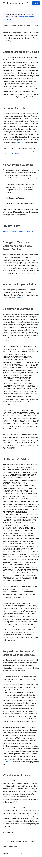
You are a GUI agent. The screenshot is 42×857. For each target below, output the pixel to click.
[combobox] (13, 853)
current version (22, 17)
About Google (16, 841)
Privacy (26, 841)
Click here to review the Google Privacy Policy (18, 231)
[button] (3, 3)
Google (5, 841)
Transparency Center (10, 847)
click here (20, 298)
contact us (20, 142)
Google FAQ (7, 762)
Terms (33, 841)
